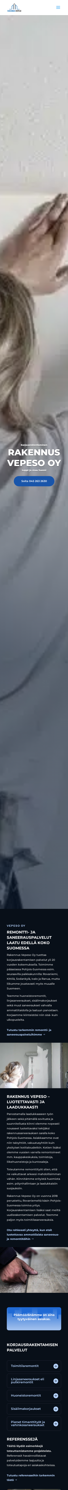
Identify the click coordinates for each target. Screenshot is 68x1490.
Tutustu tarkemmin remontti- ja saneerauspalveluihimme (29, 1032)
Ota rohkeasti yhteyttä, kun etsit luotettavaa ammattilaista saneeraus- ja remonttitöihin (33, 1234)
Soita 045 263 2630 (34, 481)
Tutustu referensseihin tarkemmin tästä (31, 1478)
